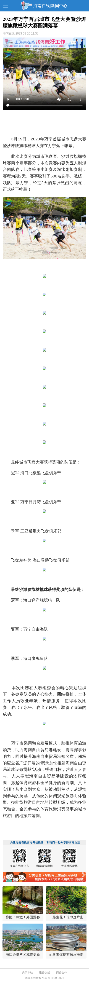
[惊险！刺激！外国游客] (23, 900)
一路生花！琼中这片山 (66, 917)
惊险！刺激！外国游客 (23, 917)
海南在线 (9, 33)
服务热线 (44, 972)
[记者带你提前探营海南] (66, 937)
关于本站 (27, 972)
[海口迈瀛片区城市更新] (23, 937)
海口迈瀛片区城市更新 (23, 954)
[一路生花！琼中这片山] (66, 900)
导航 (5, 5)
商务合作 (61, 972)
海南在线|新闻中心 (50, 5)
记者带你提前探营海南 (66, 954)
